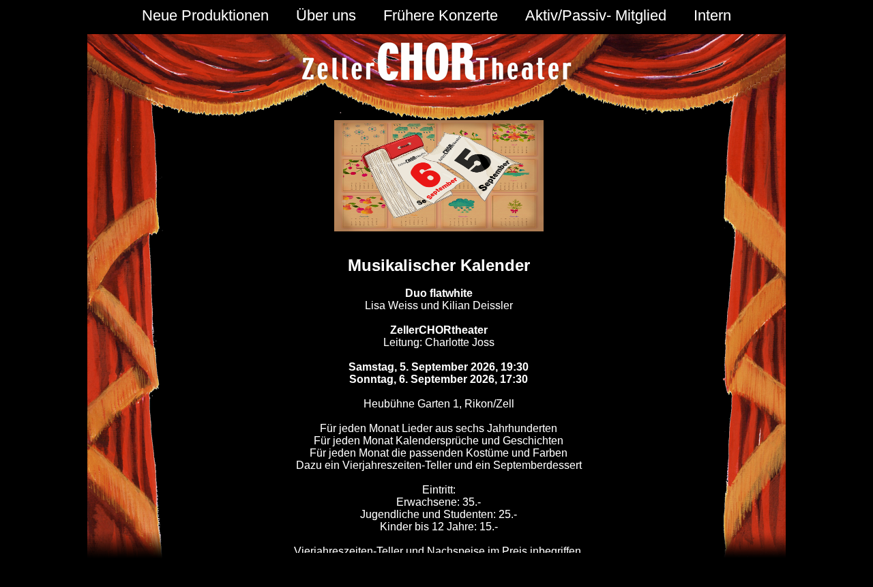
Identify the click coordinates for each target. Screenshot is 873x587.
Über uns (326, 15)
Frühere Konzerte (440, 15)
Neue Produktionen (205, 15)
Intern (712, 15)
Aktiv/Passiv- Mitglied (595, 15)
